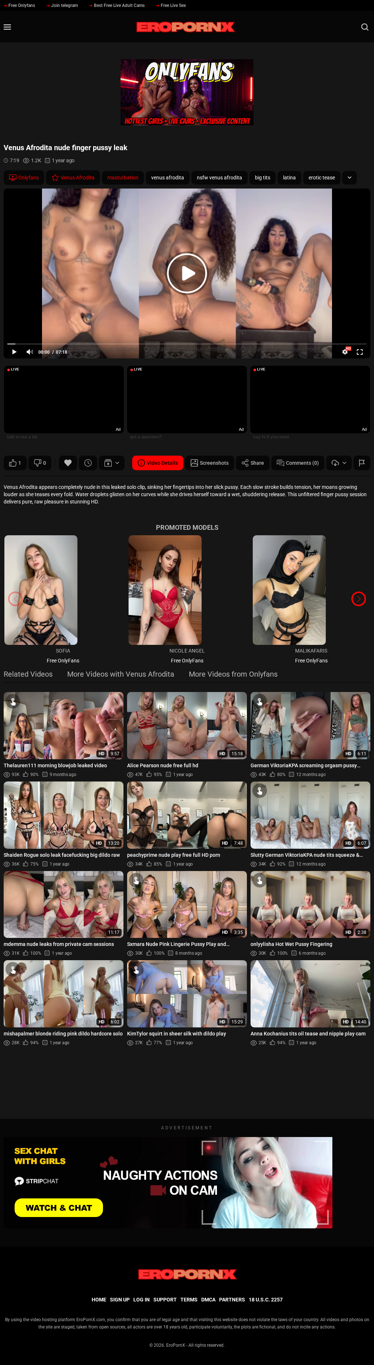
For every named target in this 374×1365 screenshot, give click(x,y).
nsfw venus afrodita (219, 177)
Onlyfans (28, 177)
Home (99, 1300)
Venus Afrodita (78, 177)
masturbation (122, 177)
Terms (189, 1300)
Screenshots (214, 463)
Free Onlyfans (21, 5)
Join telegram (64, 5)
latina (289, 177)
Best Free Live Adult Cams (119, 5)
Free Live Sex (173, 5)
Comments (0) (302, 463)
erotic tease (322, 177)
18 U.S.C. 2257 (266, 1300)
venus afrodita (167, 177)
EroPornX (175, 1345)
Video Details (162, 463)
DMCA (208, 1300)
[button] (358, 599)
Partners (232, 1300)
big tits (262, 177)
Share (257, 463)
